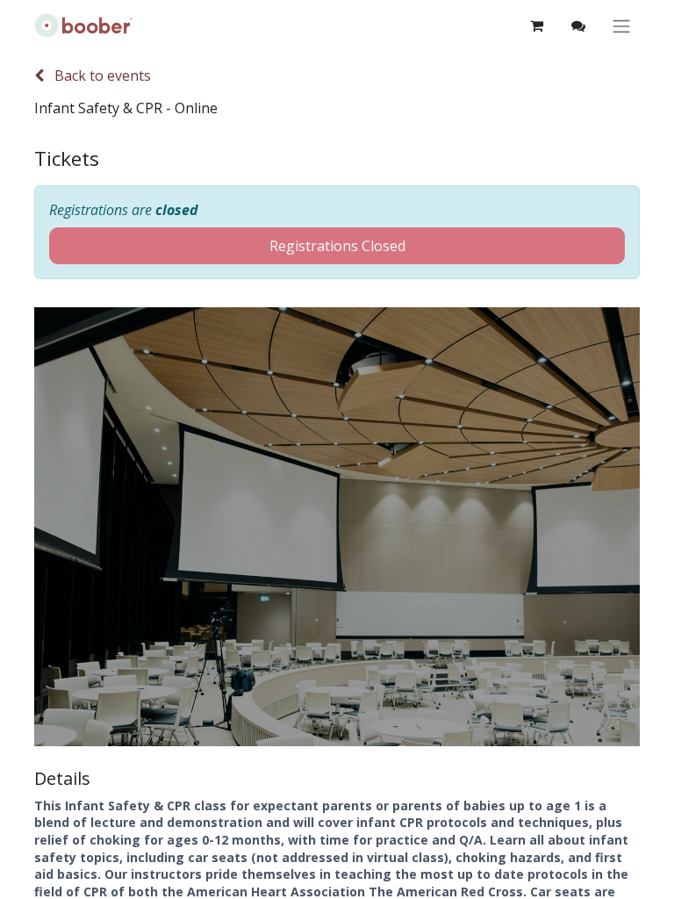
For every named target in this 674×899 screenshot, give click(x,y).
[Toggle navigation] (621, 26)
